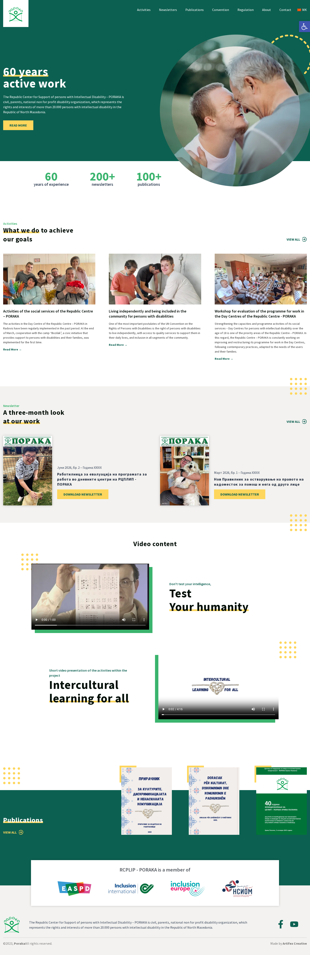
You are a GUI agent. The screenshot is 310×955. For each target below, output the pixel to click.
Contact (285, 10)
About (266, 10)
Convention (220, 10)
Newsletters (168, 10)
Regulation (245, 10)
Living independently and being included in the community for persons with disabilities (147, 314)
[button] (304, 26)
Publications (194, 10)
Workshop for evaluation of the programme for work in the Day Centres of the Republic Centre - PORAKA (259, 314)
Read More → (12, 349)
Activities (144, 10)
